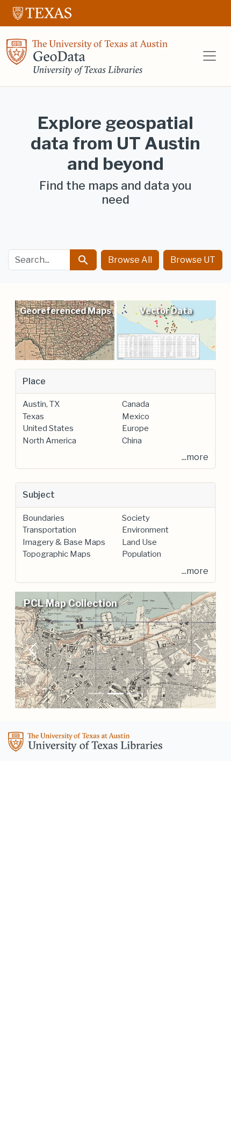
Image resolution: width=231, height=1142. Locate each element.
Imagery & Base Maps (64, 542)
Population (141, 554)
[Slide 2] (115, 693)
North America (49, 441)
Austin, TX (41, 404)
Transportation (49, 530)
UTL (87, 743)
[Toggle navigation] (209, 56)
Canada (135, 404)
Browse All (130, 260)
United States (48, 428)
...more (195, 457)
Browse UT (192, 260)
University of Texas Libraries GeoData (87, 60)
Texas (33, 416)
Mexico (135, 416)
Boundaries (43, 518)
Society (136, 518)
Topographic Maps (57, 554)
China (132, 441)
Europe (135, 428)
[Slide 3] (135, 693)
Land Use (139, 542)
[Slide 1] (96, 693)
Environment (145, 530)
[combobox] (39, 260)
